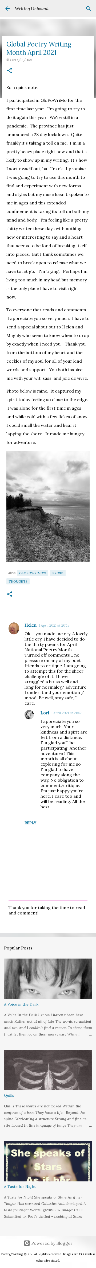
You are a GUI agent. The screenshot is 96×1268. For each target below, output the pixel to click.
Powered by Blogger (51, 1243)
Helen (31, 625)
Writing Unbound (32, 8)
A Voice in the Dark (21, 1004)
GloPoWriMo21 (32, 573)
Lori (45, 712)
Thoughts (18, 581)
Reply (30, 822)
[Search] (88, 8)
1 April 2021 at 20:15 (54, 625)
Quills (9, 1095)
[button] (9, 71)
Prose (57, 573)
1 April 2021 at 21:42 (66, 713)
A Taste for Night (20, 1186)
